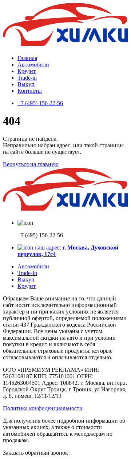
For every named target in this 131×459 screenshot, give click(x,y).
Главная (27, 58)
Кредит (26, 71)
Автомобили (33, 64)
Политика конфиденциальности (43, 408)
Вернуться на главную (31, 164)
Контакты (29, 91)
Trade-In (27, 273)
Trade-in (27, 78)
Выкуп (26, 84)
